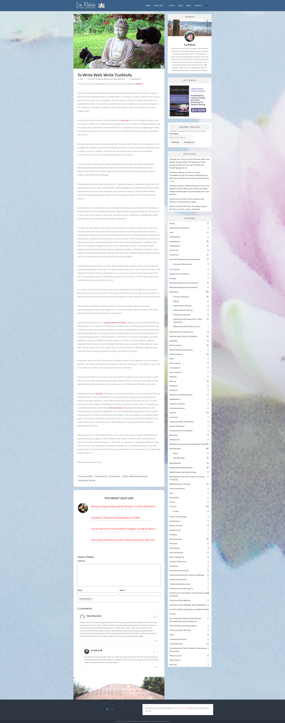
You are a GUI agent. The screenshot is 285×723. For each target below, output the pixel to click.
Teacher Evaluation (182, 315)
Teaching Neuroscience (179, 584)
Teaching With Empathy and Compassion (187, 605)
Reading (173, 534)
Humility (173, 390)
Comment (81, 561)
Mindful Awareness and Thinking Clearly (188, 444)
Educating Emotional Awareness (183, 283)
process (99, 393)
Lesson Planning (176, 426)
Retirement (174, 548)
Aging (172, 223)
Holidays (173, 386)
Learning (173, 417)
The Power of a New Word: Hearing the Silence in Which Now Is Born (186, 200)
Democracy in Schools (179, 274)
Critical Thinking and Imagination (184, 259)
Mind (175, 453)
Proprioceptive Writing (86, 480)
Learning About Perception (181, 422)
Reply (156, 641)
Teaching (173, 566)
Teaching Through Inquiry (181, 588)
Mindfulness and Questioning (182, 472)
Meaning (173, 435)
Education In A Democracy (181, 332)
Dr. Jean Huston (114, 476)
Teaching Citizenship (179, 570)
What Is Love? (175, 655)
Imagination (174, 399)
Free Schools (175, 363)
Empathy (173, 341)
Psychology (174, 521)
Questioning (174, 530)
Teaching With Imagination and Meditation (189, 609)
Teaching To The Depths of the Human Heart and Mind (189, 594)
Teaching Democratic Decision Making (186, 575)
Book (171, 5)
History (172, 381)
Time (171, 635)
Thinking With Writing (180, 630)
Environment (175, 345)
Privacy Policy (181, 708)
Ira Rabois (95, 650)
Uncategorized (176, 644)
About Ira (158, 5)
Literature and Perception (180, 430)
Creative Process (101, 476)
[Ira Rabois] (91, 5)
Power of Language (177, 516)
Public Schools (175, 525)
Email (122, 590)
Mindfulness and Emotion (180, 467)
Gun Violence (175, 372)
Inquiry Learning (177, 404)
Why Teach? (175, 660)
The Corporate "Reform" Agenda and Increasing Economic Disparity (185, 619)
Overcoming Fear (177, 488)
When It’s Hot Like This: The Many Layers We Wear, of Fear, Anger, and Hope (188, 207)
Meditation (174, 439)
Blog (181, 5)
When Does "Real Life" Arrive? (186, 326)
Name (79, 590)
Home (148, 5)
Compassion (174, 241)
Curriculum (174, 269)
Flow (171, 359)
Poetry (172, 502)
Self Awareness (176, 552)
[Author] (101, 650)
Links (188, 5)
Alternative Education (179, 228)
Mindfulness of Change (179, 484)
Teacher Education (177, 561)
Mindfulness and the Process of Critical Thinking (187, 478)
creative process (114, 408)
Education (108, 79)
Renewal (173, 543)
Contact (198, 5)
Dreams (172, 278)
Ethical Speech (176, 354)
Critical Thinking (95, 79)
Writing (173, 664)
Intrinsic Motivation (182, 264)
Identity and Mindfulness (180, 395)
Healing (173, 377)
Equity (176, 301)
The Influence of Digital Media (183, 626)
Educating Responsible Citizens (183, 287)
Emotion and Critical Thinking (183, 336)
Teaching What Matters (180, 600)
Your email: (174, 134)
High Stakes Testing (182, 305)
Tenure (172, 614)
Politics (172, 506)
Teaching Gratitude (178, 579)
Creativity (174, 255)
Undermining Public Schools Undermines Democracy (188, 649)
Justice (172, 412)
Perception (174, 497)
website (139, 84)
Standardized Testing (182, 310)
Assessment (174, 237)
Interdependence (177, 408)
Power (176, 511)
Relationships (175, 539)
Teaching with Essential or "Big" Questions (187, 320)
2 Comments (135, 79)
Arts (171, 232)
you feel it (125, 120)
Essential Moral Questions (181, 350)
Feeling (125, 476)
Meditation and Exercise (138, 476)
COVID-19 (173, 250)
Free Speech (174, 368)
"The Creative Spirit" (85, 476)
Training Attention (178, 639)
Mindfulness (119, 79)
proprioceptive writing (114, 322)
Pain (171, 493)
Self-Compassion (176, 557)
